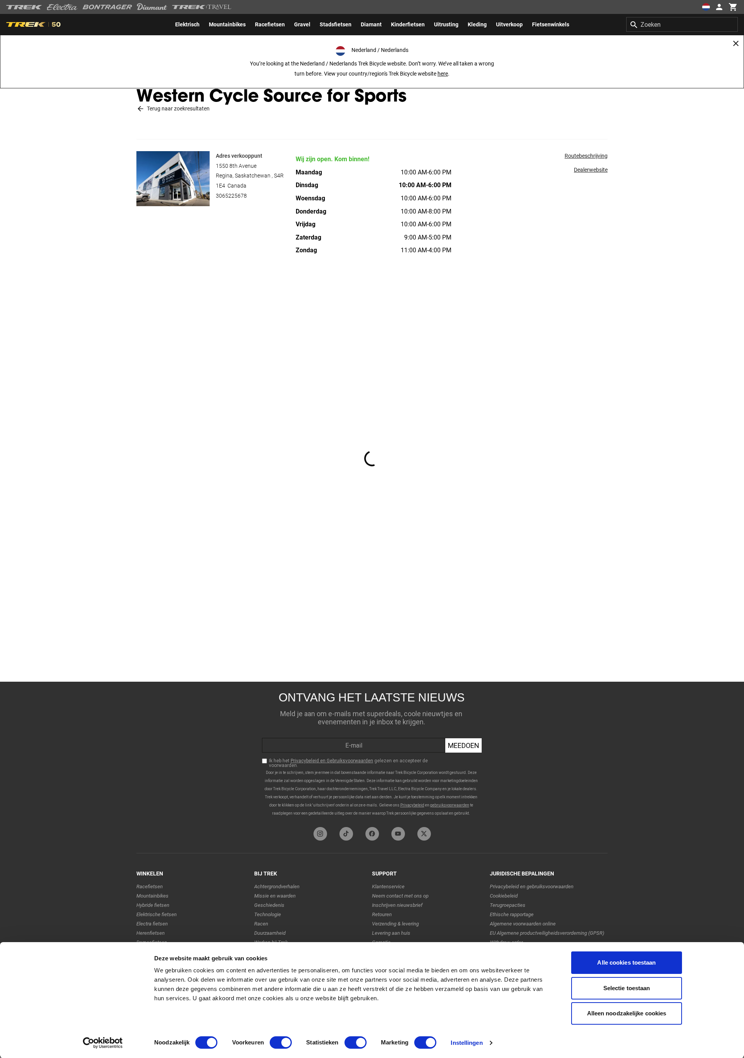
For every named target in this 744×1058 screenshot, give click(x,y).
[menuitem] (187, 24)
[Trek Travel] (202, 7)
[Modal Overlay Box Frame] (372, 752)
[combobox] (682, 24)
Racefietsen (149, 886)
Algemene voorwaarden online (523, 924)
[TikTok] (346, 834)
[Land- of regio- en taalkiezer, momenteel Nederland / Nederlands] (706, 7)
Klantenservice (388, 886)
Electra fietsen (152, 924)
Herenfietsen (150, 933)
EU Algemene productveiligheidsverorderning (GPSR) (547, 933)
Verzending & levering (395, 924)
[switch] (281, 1042)
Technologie (267, 914)
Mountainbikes (152, 896)
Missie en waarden (275, 896)
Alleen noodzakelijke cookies (626, 1013)
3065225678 (231, 196)
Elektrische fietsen (156, 914)
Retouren (382, 914)
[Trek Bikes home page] (24, 7)
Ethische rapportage (512, 914)
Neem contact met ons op (400, 896)
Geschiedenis (269, 905)
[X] (424, 834)
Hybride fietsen (152, 905)
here (442, 74)
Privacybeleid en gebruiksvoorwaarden (532, 886)
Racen (261, 924)
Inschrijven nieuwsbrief (397, 905)
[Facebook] (372, 834)
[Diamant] (152, 7)
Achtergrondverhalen (277, 886)
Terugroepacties (507, 905)
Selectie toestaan (626, 988)
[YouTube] (398, 834)
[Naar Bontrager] (107, 7)
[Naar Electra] (62, 7)
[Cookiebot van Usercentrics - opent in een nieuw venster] (103, 1043)
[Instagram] (320, 834)
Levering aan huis (391, 933)
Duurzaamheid (270, 933)
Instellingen (466, 1042)
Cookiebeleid (504, 896)
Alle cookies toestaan (626, 962)
